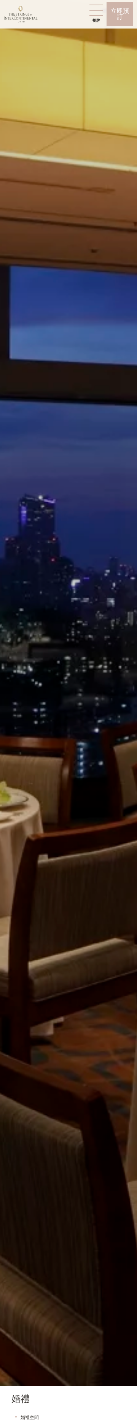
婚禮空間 (30, 1417)
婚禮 (20, 1399)
